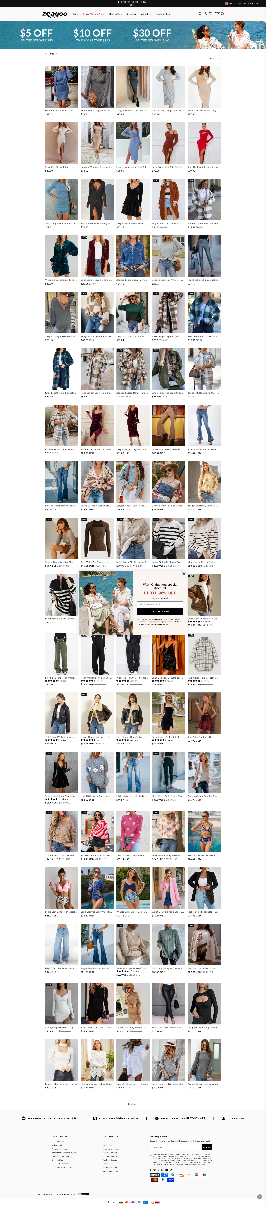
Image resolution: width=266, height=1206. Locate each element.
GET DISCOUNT (160, 611)
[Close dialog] (184, 574)
